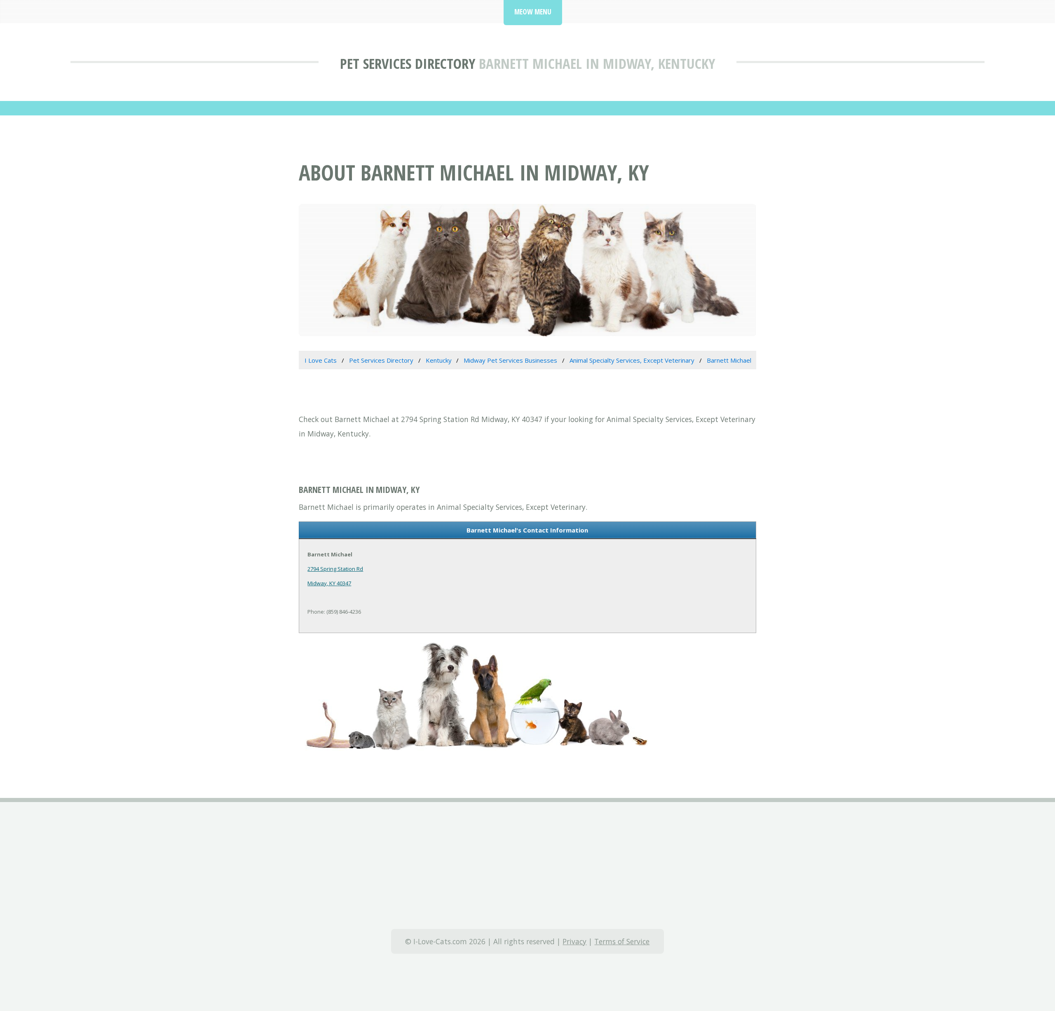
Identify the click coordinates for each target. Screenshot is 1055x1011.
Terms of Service (621, 941)
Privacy (574, 941)
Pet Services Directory (407, 63)
